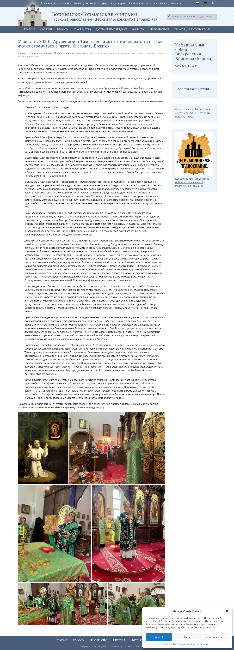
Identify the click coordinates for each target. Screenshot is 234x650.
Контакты (138, 29)
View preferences (215, 637)
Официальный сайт (186, 65)
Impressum (205, 644)
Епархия (29, 29)
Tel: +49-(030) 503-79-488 (57, 3)
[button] (227, 611)
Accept (159, 637)
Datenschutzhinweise (188, 644)
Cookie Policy (170, 644)
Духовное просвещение (111, 29)
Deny (187, 637)
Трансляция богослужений (192, 29)
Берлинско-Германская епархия (104, 16)
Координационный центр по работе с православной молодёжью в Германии (192, 182)
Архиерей (46, 29)
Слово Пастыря (159, 29)
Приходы (63, 29)
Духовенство (82, 29)
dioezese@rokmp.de (115, 3)
